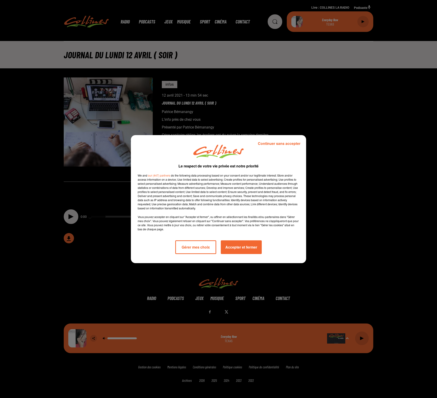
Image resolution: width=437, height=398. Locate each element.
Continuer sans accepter (279, 143)
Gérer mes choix (196, 247)
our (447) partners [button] (159, 175)
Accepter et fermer (241, 247)
